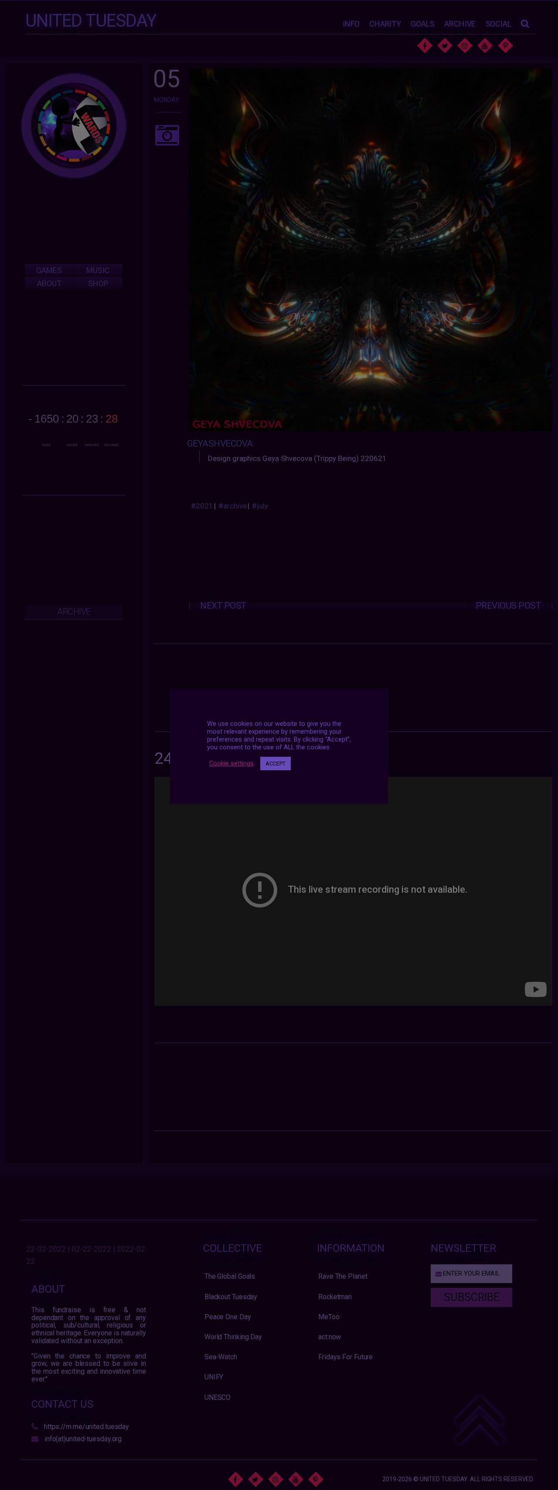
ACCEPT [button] (275, 763)
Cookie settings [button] (231, 763)
